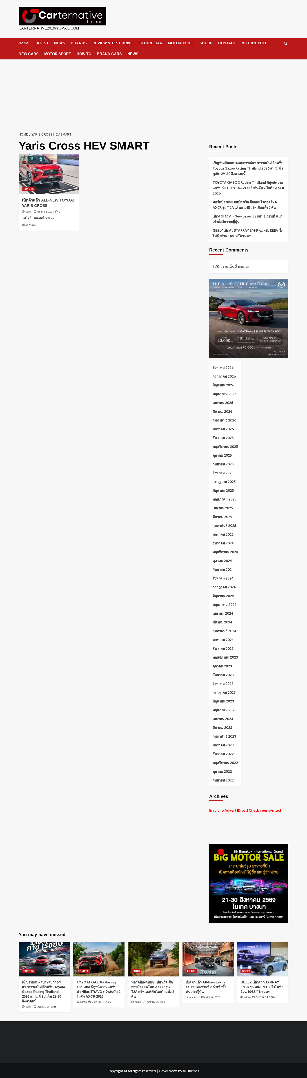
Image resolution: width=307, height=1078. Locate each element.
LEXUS (191, 971)
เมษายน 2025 (223, 508)
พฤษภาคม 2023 (224, 710)
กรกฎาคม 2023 (224, 692)
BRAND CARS (109, 54)
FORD (136, 971)
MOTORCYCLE (181, 43)
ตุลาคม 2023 (222, 666)
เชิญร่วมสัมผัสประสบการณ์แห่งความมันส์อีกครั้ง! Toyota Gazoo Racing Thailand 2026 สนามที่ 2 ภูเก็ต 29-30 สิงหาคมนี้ (248, 168)
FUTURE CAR (150, 43)
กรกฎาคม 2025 (224, 482)
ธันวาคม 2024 (223, 543)
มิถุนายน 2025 (223, 490)
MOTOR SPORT (57, 54)
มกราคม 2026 (223, 429)
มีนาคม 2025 (222, 517)
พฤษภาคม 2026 (224, 394)
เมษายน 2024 (223, 613)
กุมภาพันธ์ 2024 (224, 631)
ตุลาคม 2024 (222, 561)
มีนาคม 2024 (222, 622)
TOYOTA (28, 189)
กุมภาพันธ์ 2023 (224, 736)
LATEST (41, 43)
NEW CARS (29, 54)
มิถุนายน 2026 (223, 385)
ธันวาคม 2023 (223, 648)
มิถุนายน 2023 (223, 701)
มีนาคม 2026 (222, 411)
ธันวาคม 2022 (223, 754)
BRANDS (79, 43)
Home (24, 43)
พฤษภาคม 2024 (224, 604)
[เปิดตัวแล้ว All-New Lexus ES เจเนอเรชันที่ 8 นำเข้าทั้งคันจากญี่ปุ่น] (208, 959)
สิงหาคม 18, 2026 (101, 1002)
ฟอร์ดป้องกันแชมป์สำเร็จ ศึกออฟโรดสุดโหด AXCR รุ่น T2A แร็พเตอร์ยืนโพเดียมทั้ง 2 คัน (245, 204)
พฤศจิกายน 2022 (225, 763)
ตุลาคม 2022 (222, 771)
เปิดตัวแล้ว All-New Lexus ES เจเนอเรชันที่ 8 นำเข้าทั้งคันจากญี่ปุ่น (248, 219)
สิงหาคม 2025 (223, 473)
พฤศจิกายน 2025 (225, 446)
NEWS (59, 43)
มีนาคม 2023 (222, 727)
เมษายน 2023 (223, 719)
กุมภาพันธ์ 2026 (224, 420)
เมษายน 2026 (223, 403)
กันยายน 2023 (223, 675)
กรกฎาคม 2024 (224, 587)
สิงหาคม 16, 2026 (156, 1002)
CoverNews (168, 1071)
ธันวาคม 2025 (223, 438)
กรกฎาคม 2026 (224, 376)
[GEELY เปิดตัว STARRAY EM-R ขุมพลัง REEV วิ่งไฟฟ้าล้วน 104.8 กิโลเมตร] (262, 959)
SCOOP (206, 43)
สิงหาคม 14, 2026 (210, 997)
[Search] (285, 44)
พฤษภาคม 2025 (224, 499)
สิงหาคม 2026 (223, 367)
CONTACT (227, 43)
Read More (29, 224)
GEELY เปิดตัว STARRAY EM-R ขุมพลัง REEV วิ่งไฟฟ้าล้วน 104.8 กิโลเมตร (248, 233)
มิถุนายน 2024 (223, 596)
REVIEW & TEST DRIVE (112, 43)
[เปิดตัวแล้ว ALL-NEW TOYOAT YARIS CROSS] (49, 174)
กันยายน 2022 (223, 780)
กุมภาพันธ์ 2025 (224, 525)
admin (29, 211)
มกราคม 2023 (223, 745)
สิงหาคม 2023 (223, 684)
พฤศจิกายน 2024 (225, 552)
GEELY (246, 971)
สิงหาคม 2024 (223, 578)
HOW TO (84, 54)
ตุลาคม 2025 (222, 455)
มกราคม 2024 (223, 640)
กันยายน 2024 (223, 569)
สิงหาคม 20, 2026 (46, 1006)
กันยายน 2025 (223, 464)
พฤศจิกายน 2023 (225, 657)
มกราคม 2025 (223, 534)
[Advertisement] (153, 93)
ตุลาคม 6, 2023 (45, 211)
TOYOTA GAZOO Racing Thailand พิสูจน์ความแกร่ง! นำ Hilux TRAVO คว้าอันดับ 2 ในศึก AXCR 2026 (248, 187)
